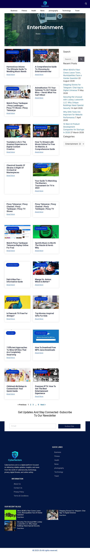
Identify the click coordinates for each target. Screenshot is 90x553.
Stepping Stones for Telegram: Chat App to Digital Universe (73, 87)
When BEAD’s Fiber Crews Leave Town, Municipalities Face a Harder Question (29, 513)
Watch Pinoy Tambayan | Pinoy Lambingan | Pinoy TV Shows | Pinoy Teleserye (17, 106)
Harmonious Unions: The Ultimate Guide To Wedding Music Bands (17, 69)
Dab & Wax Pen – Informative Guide (15, 280)
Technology (66, 11)
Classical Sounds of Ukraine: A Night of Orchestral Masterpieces (16, 169)
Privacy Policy (19, 492)
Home (38, 34)
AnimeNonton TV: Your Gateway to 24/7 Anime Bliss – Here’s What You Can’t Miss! (45, 91)
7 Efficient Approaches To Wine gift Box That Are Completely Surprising (17, 351)
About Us (17, 484)
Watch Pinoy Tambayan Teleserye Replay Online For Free (17, 245)
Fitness (24, 11)
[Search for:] (70, 59)
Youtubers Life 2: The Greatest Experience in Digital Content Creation (17, 145)
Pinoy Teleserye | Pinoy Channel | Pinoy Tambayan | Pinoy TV (45, 206)
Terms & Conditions (21, 496)
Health (33, 11)
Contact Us (18, 488)
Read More (11, 74)
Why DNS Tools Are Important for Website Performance (72, 115)
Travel (77, 11)
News (42, 11)
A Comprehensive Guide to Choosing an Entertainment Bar (46, 69)
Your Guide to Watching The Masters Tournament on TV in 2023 (46, 184)
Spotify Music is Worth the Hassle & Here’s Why (45, 245)
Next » (43, 405)
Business (14, 11)
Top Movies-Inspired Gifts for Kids (44, 314)
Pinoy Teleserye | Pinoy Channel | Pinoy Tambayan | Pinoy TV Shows (17, 207)
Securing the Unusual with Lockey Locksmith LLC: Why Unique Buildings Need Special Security (73, 102)
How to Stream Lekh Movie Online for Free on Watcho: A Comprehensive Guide (45, 145)
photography (53, 11)
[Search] (81, 59)
